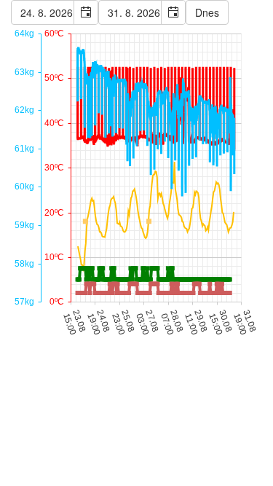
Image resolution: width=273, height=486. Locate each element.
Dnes (207, 12)
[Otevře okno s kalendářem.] (86, 12)
